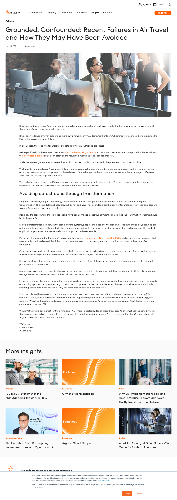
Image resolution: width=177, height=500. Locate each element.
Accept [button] (127, 493)
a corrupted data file (33, 155)
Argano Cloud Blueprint (77, 443)
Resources (67, 389)
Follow (160, 4)
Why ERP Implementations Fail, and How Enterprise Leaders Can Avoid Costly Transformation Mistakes (142, 398)
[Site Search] (169, 5)
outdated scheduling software (80, 152)
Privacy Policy (104, 480)
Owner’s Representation (78, 393)
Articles (10, 20)
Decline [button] (139, 493)
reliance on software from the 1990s (102, 238)
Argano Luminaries (14, 438)
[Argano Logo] (13, 12)
